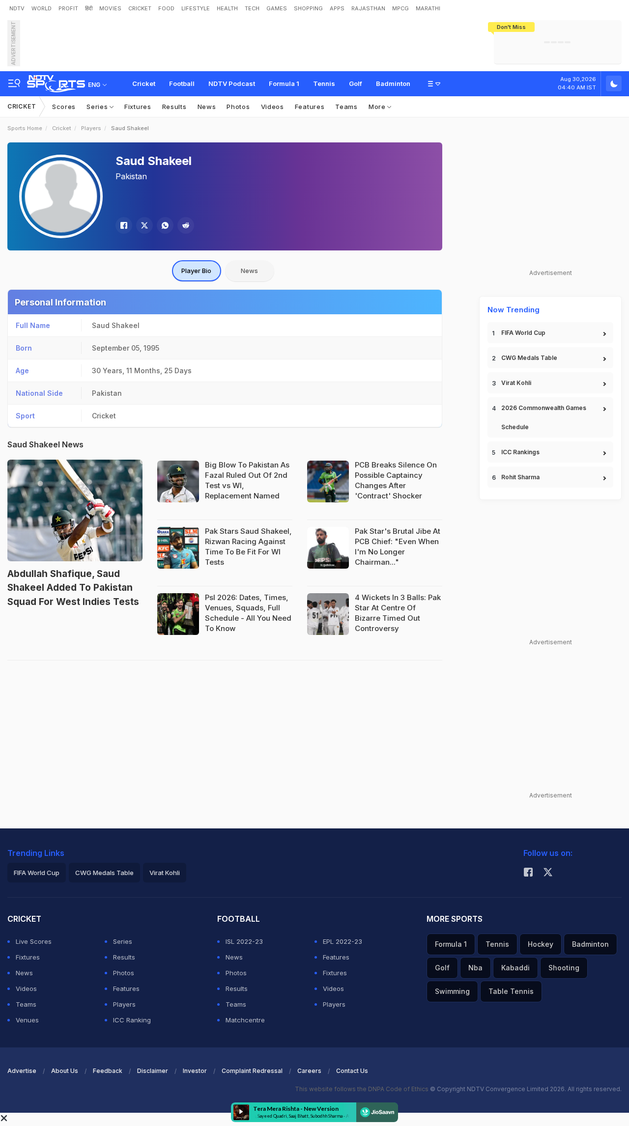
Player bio (196, 271)
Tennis (324, 83)
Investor (195, 1070)
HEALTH (227, 8)
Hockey (540, 944)
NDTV (17, 8)
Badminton (393, 83)
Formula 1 (284, 83)
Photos (238, 106)
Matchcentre (245, 1020)
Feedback (107, 1070)
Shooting (563, 967)
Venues (27, 1020)
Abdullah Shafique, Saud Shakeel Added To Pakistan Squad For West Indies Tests (73, 587)
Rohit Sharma (520, 477)
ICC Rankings (520, 452)
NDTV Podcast (231, 83)
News (207, 106)
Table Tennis (511, 991)
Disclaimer (152, 1070)
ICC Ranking (132, 1020)
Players (91, 128)
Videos (272, 106)
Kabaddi (515, 967)
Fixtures (137, 106)
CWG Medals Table (529, 357)
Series (98, 106)
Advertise (21, 1070)
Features (310, 106)
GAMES (276, 8)
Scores (64, 106)
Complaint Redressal (252, 1070)
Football (182, 83)
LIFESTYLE (195, 8)
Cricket (143, 83)
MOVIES (110, 8)
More (378, 106)
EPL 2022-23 (342, 941)
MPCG (400, 8)
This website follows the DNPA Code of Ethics (362, 1089)
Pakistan (131, 176)
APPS (337, 8)
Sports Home (24, 128)
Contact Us (352, 1070)
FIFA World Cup (523, 332)
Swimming (452, 991)
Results (174, 106)
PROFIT (68, 8)
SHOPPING (308, 8)
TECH (252, 8)
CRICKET (139, 8)
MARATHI (428, 8)
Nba (475, 967)
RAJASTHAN (368, 8)
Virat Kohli (516, 382)
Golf (355, 83)
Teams (346, 106)
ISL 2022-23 (244, 941)
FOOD (166, 8)
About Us (64, 1070)
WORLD (41, 8)
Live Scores (34, 941)
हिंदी (88, 8)
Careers (309, 1070)
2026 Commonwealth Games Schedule (543, 417)
